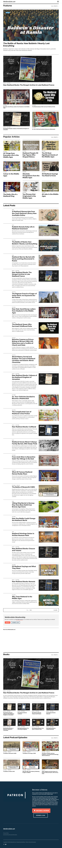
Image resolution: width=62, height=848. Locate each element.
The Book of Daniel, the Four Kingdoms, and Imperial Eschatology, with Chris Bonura (50, 754)
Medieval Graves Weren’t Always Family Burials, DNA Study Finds (24, 443)
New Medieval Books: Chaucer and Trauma (23, 549)
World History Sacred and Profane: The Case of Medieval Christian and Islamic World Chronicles (23, 359)
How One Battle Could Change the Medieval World (23, 519)
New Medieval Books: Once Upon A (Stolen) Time (38, 729)
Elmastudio (33, 842)
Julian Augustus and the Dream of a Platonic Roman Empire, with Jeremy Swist (50, 772)
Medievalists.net (9, 1)
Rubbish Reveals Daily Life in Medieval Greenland (23, 228)
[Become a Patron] (41, 812)
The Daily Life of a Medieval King (10, 195)
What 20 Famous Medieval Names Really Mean (22, 473)
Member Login (15, 622)
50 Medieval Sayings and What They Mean (24, 567)
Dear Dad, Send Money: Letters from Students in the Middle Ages (16, 107)
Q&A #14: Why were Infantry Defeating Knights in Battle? (31, 772)
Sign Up (7, 622)
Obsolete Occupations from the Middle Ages (31, 176)
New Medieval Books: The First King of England (23, 729)
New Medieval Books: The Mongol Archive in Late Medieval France (28, 85)
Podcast (18, 485)
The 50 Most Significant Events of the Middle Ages (50, 155)
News (13, 209)
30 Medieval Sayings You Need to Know (50, 175)
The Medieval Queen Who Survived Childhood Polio (43, 106)
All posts (54, 6)
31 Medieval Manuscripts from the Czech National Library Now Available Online (24, 213)
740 (31, 610)
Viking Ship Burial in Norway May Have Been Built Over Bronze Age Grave (23, 505)
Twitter (6, 844)
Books (4, 83)
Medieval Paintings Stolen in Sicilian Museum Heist (23, 534)
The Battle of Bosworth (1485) (23, 487)
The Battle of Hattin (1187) (9, 771)
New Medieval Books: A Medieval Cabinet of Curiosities (8, 729)
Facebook (4, 844)
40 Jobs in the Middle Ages (50, 195)
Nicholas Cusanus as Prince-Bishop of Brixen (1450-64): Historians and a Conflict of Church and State (23, 342)
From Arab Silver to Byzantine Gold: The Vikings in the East (23, 458)
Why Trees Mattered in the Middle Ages (22, 597)
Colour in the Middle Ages (11, 175)
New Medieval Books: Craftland (24, 426)
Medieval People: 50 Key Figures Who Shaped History (30, 155)
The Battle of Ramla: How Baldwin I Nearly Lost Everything (26, 44)
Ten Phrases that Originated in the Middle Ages (29, 196)
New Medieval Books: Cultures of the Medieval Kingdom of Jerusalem (16, 129)
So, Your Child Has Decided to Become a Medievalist (43, 129)
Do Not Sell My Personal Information (10, 834)
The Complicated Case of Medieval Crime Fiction (21, 412)
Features (8, 12)
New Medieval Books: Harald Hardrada (51, 729)
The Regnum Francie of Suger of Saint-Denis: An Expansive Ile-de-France (24, 295)
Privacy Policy (6, 833)
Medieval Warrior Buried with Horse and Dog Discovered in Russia (23, 259)
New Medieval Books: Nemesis (23, 581)
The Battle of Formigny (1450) (29, 753)
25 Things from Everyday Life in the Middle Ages (11, 155)
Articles (13, 291)
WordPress (23, 842)
